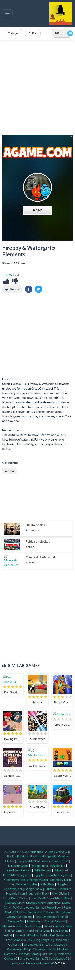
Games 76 (17, 963)
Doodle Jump (40, 865)
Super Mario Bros (59, 898)
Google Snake (33, 889)
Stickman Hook (13, 926)
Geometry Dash (15, 879)
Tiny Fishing (60, 930)
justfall (8, 935)
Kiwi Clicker (60, 893)
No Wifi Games (29, 954)
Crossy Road (60, 861)
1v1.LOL (9, 851)
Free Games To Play (19, 940)
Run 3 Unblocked (46, 916)
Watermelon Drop (19, 949)
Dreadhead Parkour (19, 870)
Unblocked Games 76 (34, 958)
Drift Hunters (43, 870)
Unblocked (58, 944)
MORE (59, 33)
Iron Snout (26, 893)
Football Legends (59, 875)
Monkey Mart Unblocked (43, 902)
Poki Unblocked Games (29, 907)
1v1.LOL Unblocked (30, 851)
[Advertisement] (37, 87)
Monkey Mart (14, 902)
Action (9, 471)
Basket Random (18, 856)
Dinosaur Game (18, 865)
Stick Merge (33, 926)
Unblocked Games (36, 944)
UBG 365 (48, 954)
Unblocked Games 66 (40, 963)
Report (14, 289)
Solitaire (50, 889)
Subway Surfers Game (58, 926)
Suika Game (15, 930)
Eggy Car (25, 875)
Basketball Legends (43, 856)
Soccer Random (55, 921)
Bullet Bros (47, 884)
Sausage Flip (16, 921)
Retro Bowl (54, 907)
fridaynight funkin (27, 935)
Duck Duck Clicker (16, 898)
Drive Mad (61, 870)
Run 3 (63, 916)
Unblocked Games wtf (55, 935)
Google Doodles (27, 884)
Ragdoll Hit (58, 865)
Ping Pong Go (43, 940)
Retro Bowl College (41, 912)
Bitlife (28, 930)
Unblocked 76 (59, 958)
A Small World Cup (58, 851)
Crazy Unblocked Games (33, 861)
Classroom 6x (42, 949)
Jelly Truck (42, 893)
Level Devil (37, 898)
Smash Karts (35, 921)
